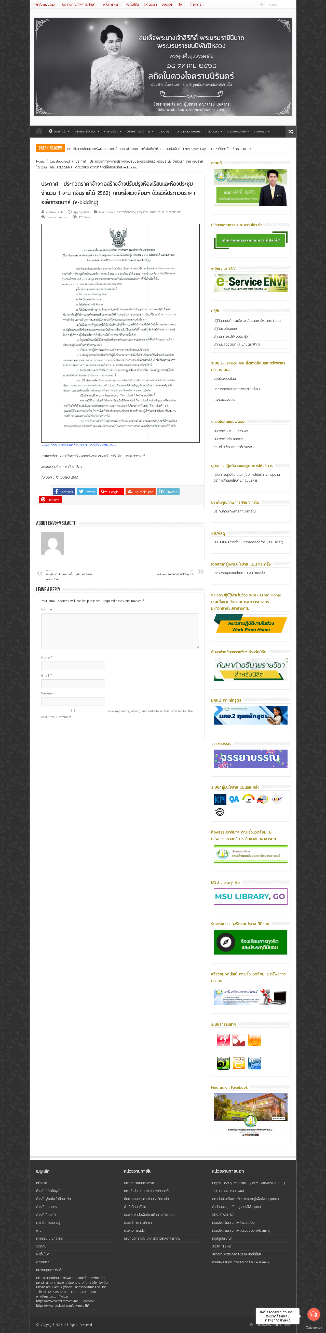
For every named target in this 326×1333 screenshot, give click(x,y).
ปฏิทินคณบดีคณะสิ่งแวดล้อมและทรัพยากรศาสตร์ (247, 321)
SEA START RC (223, 1215)
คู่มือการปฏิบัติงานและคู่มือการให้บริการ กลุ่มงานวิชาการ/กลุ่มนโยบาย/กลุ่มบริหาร (247, 477)
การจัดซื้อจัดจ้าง (126, 212)
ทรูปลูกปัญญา (222, 1238)
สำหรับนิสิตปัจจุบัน (49, 1191)
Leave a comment (57, 217)
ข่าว (139, 212)
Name (46, 658)
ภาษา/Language (44, 4)
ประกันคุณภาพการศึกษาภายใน (235, 511)
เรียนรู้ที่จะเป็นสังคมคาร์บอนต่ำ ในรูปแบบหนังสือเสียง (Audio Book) (69, 575)
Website (46, 693)
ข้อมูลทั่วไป (60, 131)
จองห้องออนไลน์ (225, 379)
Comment (48, 609)
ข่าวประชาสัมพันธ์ (153, 212)
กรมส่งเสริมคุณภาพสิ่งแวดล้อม (233, 1223)
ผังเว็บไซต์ (132, 4)
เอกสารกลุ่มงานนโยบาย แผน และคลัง (239, 573)
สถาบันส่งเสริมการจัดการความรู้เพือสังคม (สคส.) (245, 1199)
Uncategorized (60, 161)
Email (46, 675)
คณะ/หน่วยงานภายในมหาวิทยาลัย (147, 1191)
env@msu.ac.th (54, 212)
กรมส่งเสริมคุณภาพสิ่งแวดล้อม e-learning (241, 1230)
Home (40, 161)
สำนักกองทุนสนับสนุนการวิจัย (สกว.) (237, 1207)
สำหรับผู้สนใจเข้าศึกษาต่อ (53, 1199)
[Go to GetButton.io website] (314, 1327)
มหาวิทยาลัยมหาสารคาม (141, 1183)
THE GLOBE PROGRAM (228, 1191)
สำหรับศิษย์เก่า (46, 1215)
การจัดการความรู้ (48, 1223)
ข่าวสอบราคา (174, 212)
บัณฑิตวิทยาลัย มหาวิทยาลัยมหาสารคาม (152, 1238)
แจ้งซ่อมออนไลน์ (224, 399)
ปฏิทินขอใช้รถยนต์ (226, 329)
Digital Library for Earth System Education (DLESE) (248, 1183)
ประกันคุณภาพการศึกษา (79, 4)
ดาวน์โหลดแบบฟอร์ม (189, 131)
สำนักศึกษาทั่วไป (135, 1207)
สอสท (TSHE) (221, 1246)
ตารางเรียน (111, 131)
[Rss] (262, 5)
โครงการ (195, 4)
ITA (180, 4)
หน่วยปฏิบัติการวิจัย (49, 1270)
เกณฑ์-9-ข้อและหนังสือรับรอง (233, 447)
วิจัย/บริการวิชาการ (139, 131)
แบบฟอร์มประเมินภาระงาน (231, 431)
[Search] (292, 4)
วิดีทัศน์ (41, 1246)
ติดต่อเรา (150, 4)
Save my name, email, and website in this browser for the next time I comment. (117, 714)
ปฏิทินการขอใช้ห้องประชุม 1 (232, 336)
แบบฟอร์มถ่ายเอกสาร (228, 439)
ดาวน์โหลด (165, 131)
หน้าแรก (39, 131)
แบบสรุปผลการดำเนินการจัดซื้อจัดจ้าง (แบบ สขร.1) (248, 542)
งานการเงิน (110, 4)
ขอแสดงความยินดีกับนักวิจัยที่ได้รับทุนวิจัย (175, 572)
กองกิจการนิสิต (134, 1230)
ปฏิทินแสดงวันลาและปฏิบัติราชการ (237, 344)
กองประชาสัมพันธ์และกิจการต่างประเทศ (151, 1215)
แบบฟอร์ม (260, 131)
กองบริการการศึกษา (138, 1223)
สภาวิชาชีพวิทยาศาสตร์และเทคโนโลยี (236, 1254)
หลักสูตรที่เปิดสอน (85, 131)
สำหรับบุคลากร (46, 1207)
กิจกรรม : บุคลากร (49, 1238)
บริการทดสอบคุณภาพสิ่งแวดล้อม (237, 389)
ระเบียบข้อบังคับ (236, 131)
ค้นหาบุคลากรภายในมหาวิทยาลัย (146, 1199)
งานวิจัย (167, 4)
